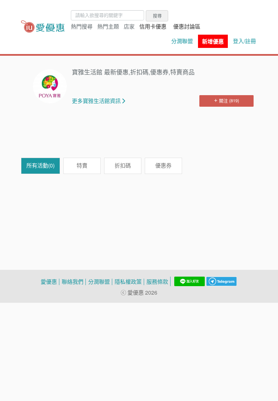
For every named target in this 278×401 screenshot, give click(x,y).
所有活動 (40, 165)
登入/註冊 (244, 41)
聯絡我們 (72, 281)
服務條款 (157, 281)
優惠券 (163, 165)
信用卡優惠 (152, 26)
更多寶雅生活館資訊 (96, 101)
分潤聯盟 (182, 41)
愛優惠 (49, 281)
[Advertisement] (144, 136)
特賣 (82, 165)
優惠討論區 (186, 26)
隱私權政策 (128, 281)
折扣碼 (123, 165)
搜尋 (157, 16)
